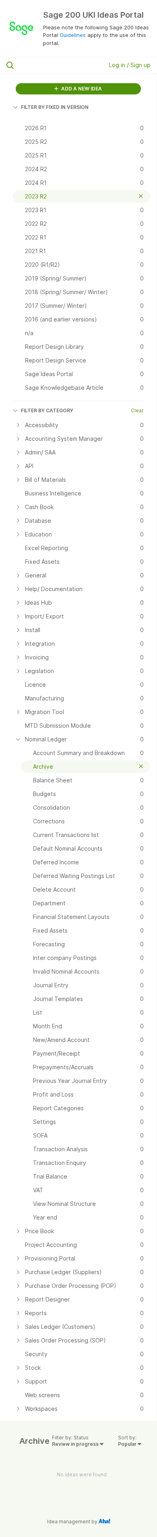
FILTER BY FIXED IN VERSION (55, 107)
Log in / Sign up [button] (130, 64)
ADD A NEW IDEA (81, 89)
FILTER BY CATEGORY (47, 410)
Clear (137, 410)
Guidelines (73, 35)
